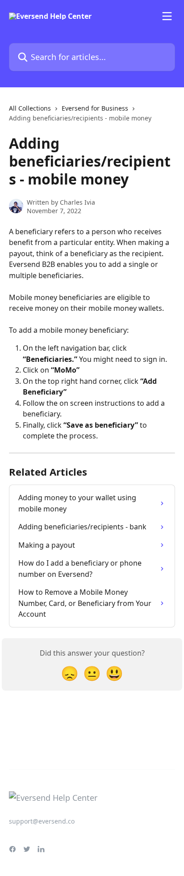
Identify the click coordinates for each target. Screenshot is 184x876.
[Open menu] (167, 16)
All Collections (30, 108)
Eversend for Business (95, 108)
